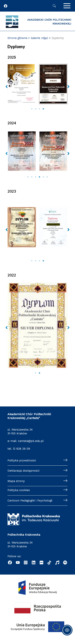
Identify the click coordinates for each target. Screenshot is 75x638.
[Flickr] (41, 562)
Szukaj (54, 6)
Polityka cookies (19, 490)
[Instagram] (25, 562)
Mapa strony (16, 481)
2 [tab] (36, 109)
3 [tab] (39, 109)
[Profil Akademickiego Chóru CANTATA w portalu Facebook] (5, 6)
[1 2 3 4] (38, 90)
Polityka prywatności (22, 460)
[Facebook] (10, 562)
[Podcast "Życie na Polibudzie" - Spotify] (65, 562)
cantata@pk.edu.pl (31, 441)
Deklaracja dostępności (23, 470)
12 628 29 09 (21, 448)
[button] (6, 86)
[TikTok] (49, 562)
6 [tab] (47, 177)
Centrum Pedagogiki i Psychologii (30, 500)
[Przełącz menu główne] (67, 6)
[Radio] (57, 562)
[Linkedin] (33, 562)
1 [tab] (32, 109)
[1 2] (38, 331)
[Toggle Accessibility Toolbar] (67, 630)
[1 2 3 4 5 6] (38, 157)
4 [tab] (43, 109)
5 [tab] (43, 177)
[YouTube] (17, 562)
